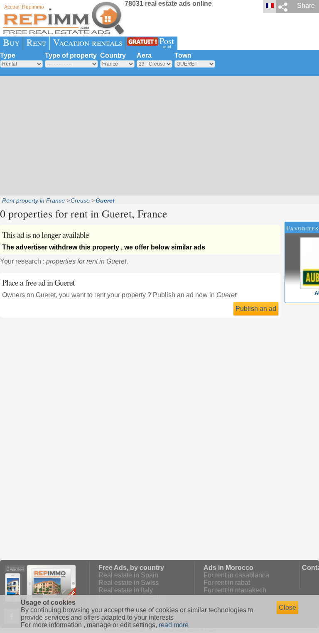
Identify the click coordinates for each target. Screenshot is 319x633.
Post (167, 42)
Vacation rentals (88, 42)
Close (287, 607)
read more (174, 624)
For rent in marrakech (235, 590)
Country (113, 55)
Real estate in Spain (128, 575)
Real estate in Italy (125, 590)
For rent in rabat (227, 582)
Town (182, 55)
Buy (11, 42)
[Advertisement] (159, 135)
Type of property (71, 55)
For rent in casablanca (236, 575)
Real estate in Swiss (128, 582)
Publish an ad (256, 308)
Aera (144, 55)
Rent (36, 42)
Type (7, 55)
